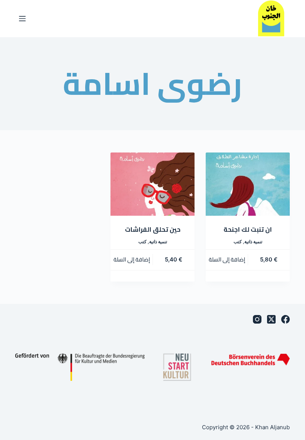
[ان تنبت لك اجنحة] (248, 184)
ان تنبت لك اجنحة (248, 229)
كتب (238, 241)
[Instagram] (257, 319)
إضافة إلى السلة (227, 259)
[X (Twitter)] (271, 319)
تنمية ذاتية (253, 241)
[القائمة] (22, 18)
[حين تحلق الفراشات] (152, 184)
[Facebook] (285, 319)
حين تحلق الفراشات (152, 229)
